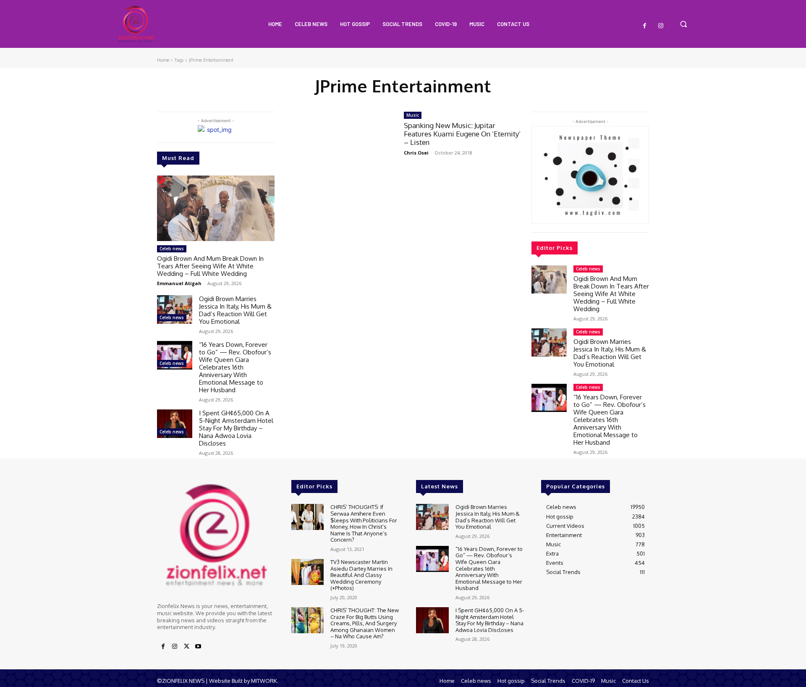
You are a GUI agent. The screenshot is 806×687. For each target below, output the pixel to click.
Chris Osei (416, 152)
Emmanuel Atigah (179, 283)
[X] (186, 647)
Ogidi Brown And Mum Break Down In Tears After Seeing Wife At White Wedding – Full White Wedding (210, 266)
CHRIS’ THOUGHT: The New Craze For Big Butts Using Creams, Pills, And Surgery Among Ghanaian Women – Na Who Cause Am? (364, 623)
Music (412, 115)
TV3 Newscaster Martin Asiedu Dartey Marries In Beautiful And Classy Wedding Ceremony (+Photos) (361, 575)
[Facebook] (645, 26)
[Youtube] (198, 647)
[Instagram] (661, 26)
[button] (683, 23)
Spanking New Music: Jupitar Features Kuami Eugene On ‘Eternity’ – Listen (462, 134)
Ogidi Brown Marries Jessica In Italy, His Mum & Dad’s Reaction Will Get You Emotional (235, 310)
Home (163, 60)
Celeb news (172, 249)
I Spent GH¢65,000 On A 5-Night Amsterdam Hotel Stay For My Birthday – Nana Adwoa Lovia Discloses (236, 428)
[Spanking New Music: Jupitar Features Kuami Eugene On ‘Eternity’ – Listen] (343, 143)
